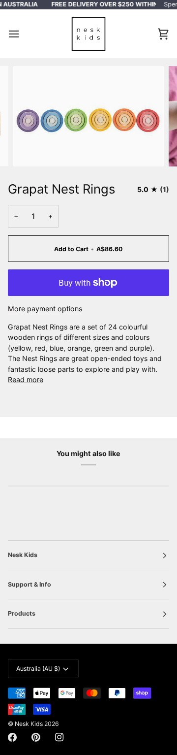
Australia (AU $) (38, 668)
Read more (25, 379)
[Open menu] (22, 34)
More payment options (45, 308)
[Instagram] (59, 737)
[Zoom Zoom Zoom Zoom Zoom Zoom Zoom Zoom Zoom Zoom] (88, 116)
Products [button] (21, 613)
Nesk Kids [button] (22, 554)
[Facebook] (12, 737)
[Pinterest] (35, 737)
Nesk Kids (29, 723)
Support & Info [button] (29, 584)
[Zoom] (31, 148)
